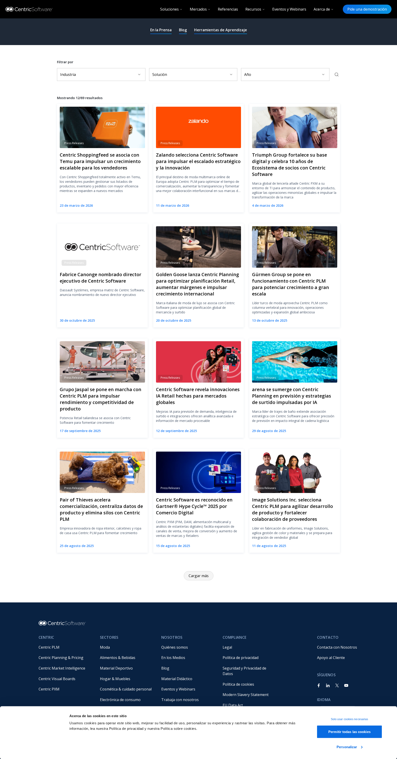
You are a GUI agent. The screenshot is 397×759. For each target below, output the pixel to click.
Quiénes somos (174, 647)
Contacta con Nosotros (337, 647)
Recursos (253, 9)
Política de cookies (238, 684)
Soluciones (169, 9)
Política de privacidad (240, 657)
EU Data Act (233, 705)
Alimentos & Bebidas (117, 657)
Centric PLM (49, 647)
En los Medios (173, 657)
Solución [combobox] (159, 74)
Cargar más (199, 575)
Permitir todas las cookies (349, 732)
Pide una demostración (367, 9)
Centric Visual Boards (57, 678)
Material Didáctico (176, 678)
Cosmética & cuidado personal (126, 689)
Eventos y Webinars (289, 9)
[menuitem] (66, 647)
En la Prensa (161, 29)
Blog (183, 29)
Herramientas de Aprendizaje (220, 29)
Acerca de (322, 9)
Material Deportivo (116, 668)
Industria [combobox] (68, 74)
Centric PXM (49, 689)
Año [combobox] (247, 74)
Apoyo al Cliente (331, 657)
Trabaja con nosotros (180, 699)
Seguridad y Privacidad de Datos (245, 671)
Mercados (198, 9)
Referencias (228, 9)
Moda (105, 647)
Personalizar (347, 747)
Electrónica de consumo (120, 699)
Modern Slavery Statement (246, 694)
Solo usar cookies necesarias (349, 719)
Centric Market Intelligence (62, 668)
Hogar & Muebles (115, 678)
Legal (227, 647)
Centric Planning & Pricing (61, 657)
